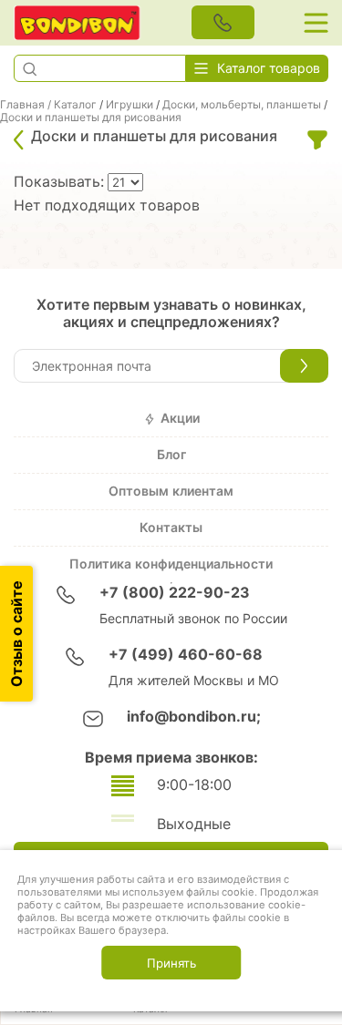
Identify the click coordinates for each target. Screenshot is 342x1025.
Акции (180, 418)
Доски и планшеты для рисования (90, 117)
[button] (29, 68)
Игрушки (129, 104)
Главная (22, 104)
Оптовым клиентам (171, 491)
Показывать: (61, 181)
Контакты (171, 527)
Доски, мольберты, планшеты (241, 104)
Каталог (75, 104)
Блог (171, 454)
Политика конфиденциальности (171, 564)
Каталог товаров (268, 68)
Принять (171, 963)
